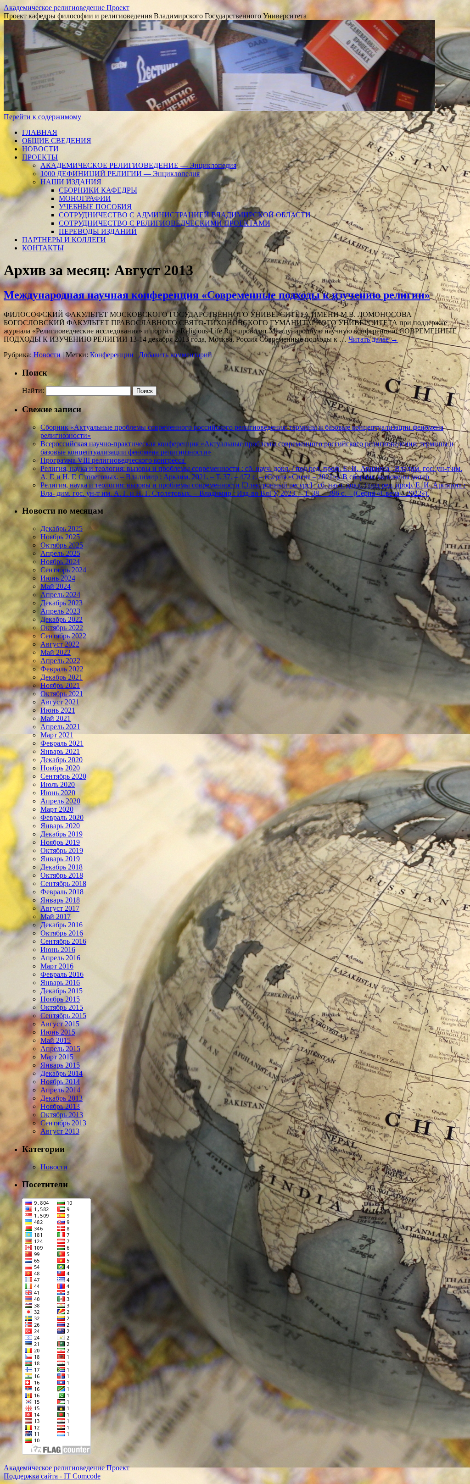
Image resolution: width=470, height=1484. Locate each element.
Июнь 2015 (57, 1032)
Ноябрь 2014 (60, 1081)
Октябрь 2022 (61, 627)
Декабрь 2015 (61, 991)
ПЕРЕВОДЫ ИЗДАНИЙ (98, 231)
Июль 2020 (57, 784)
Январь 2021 (60, 751)
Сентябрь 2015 (63, 1015)
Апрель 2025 (60, 553)
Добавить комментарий (175, 355)
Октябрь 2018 (61, 875)
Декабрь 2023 (61, 603)
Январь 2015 (60, 1065)
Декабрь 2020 (61, 760)
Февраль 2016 (62, 974)
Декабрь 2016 (61, 925)
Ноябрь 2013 (60, 1106)
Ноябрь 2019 (60, 842)
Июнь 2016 (57, 949)
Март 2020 (56, 809)
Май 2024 (55, 586)
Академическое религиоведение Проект (66, 7)
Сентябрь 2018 (63, 883)
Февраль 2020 (62, 817)
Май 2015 (55, 1040)
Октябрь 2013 (61, 1115)
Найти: (33, 390)
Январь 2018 (60, 900)
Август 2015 (59, 1024)
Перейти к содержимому (42, 117)
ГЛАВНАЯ (39, 132)
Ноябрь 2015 (60, 999)
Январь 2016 (60, 982)
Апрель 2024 (60, 594)
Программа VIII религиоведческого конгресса (113, 460)
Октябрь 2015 (61, 1007)
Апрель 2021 (60, 727)
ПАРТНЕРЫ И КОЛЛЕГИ (64, 240)
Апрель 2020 (60, 801)
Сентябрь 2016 (63, 941)
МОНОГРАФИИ (85, 198)
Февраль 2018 (62, 892)
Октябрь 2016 (61, 933)
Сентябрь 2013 (63, 1123)
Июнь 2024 (57, 578)
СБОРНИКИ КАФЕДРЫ (98, 190)
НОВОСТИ (40, 149)
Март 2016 (56, 966)
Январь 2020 (60, 826)
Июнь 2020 (57, 793)
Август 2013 (59, 1131)
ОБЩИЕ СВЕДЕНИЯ (56, 140)
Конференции (112, 355)
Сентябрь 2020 (63, 776)
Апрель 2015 (60, 1048)
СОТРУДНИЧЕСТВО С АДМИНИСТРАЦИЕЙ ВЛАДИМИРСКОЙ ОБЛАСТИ (185, 215)
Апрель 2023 (60, 611)
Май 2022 (55, 652)
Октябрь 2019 (61, 850)
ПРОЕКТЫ (40, 157)
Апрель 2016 (60, 958)
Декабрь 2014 (61, 1073)
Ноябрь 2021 (60, 685)
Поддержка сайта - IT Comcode (52, 1476)
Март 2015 (56, 1057)
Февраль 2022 (62, 669)
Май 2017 (55, 916)
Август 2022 (59, 644)
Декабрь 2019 (61, 834)
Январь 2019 (60, 859)
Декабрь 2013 (61, 1098)
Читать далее (373, 339)
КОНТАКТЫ (43, 248)
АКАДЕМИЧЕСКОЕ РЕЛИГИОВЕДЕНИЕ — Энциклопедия (138, 165)
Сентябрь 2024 (63, 570)
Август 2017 (59, 908)
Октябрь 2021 (61, 694)
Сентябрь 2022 (63, 636)
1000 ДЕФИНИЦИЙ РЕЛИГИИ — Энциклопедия (120, 173)
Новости (47, 355)
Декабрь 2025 (61, 528)
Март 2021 (56, 735)
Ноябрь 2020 (60, 768)
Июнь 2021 (57, 710)
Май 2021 (55, 718)
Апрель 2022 (60, 660)
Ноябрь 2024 (60, 561)
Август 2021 (59, 702)
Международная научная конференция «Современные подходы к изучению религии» (217, 295)
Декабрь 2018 (61, 867)
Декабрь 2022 (61, 619)
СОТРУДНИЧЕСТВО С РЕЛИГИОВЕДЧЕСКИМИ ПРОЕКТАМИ (164, 223)
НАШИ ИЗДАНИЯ (70, 182)
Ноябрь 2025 (60, 537)
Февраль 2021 (62, 743)
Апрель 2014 (60, 1090)
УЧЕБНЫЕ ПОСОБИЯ (95, 206)
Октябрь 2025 (61, 545)
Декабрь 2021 (61, 677)
